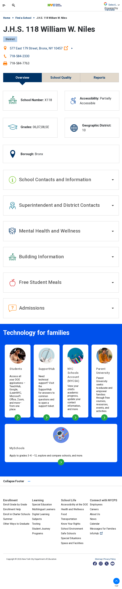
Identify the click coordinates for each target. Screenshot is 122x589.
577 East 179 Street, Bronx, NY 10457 (41, 48)
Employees (96, 504)
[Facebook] (95, 563)
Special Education (42, 504)
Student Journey (41, 528)
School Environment (72, 528)
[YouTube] (113, 563)
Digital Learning (40, 514)
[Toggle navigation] (4, 5)
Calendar (95, 523)
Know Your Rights (70, 523)
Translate (110, 9)
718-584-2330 (19, 56)
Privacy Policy (110, 559)
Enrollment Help (12, 509)
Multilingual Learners (43, 509)
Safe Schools (68, 533)
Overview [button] (22, 77)
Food (64, 514)
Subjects (37, 519)
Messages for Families (103, 528)
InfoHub (104, 533)
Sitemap (99, 559)
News (93, 519)
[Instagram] (101, 563)
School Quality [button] (60, 77)
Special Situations (71, 538)
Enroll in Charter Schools (16, 514)
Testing (36, 523)
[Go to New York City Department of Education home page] (64, 4)
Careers (94, 509)
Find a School (23, 17)
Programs (37, 533)
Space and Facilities (72, 543)
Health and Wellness (72, 509)
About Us (95, 514)
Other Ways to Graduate (16, 523)
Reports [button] (99, 77)
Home (6, 17)
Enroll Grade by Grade (15, 504)
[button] (61, 180)
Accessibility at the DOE (74, 504)
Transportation (69, 519)
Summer (7, 519)
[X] (107, 563)
